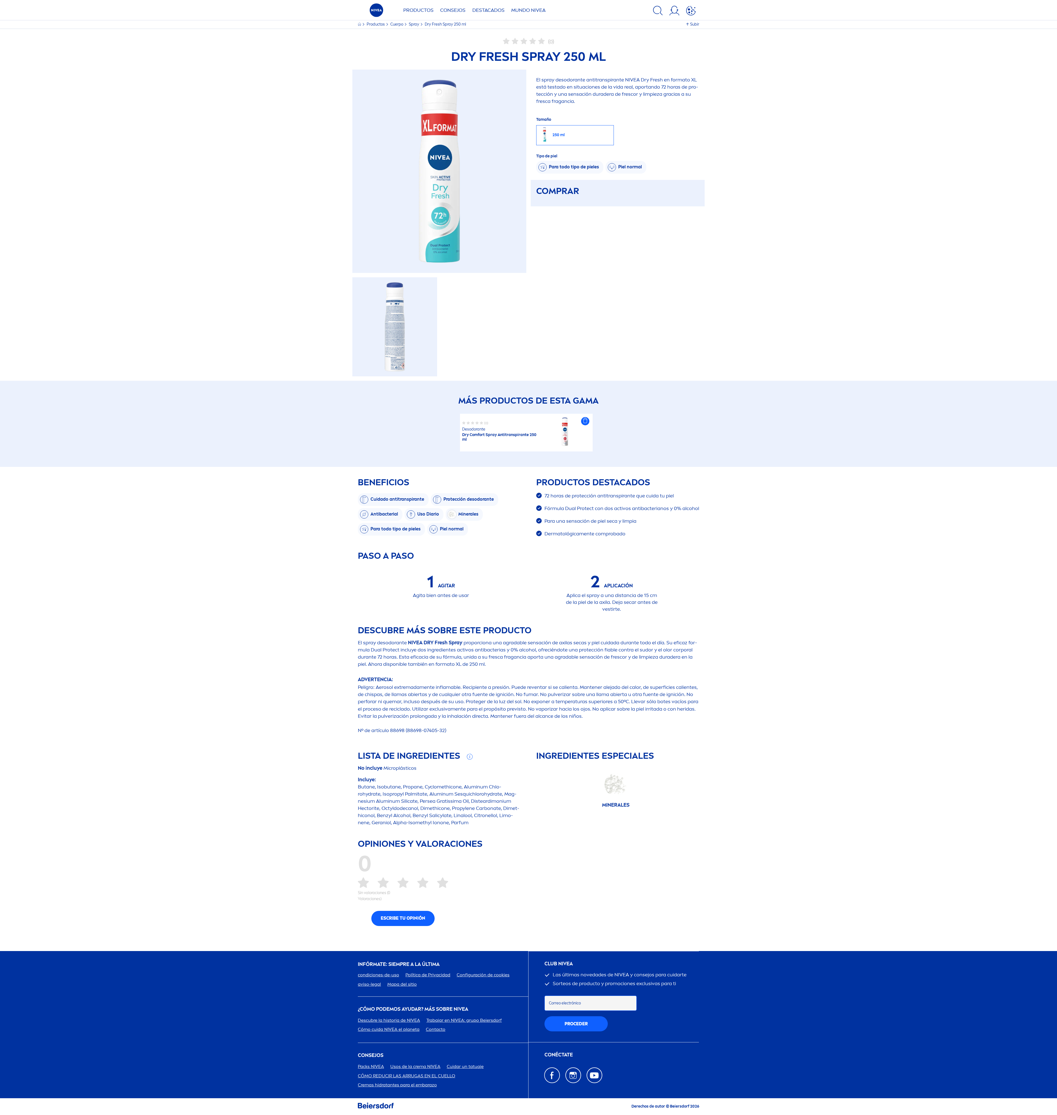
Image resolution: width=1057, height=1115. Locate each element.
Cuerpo (397, 24)
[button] (585, 421)
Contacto (435, 1029)
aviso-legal (369, 984)
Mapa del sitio (402, 984)
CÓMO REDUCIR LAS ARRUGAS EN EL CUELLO (406, 1075)
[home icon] (360, 24)
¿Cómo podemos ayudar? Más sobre (413, 1009)
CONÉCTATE (558, 1055)
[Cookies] (691, 11)
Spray (414, 24)
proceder (576, 1023)
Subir (694, 24)
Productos (418, 10)
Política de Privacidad (427, 974)
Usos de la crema (415, 1066)
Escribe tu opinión (403, 918)
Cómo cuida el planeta (388, 1029)
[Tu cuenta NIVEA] (674, 11)
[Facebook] (552, 1075)
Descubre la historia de (389, 1020)
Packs (371, 1066)
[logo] (376, 11)
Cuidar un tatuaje (465, 1066)
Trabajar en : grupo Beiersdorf (464, 1020)
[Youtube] (594, 1075)
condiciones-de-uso (378, 974)
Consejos (452, 10)
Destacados (488, 10)
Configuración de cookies (483, 974)
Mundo (528, 10)
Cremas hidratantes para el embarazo (397, 1084)
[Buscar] (658, 11)
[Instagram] (573, 1075)
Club (558, 964)
